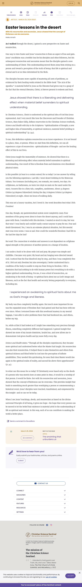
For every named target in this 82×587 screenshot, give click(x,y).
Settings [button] (20, 512)
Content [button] (20, 499)
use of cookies (51, 577)
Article (14, 19)
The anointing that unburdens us (52, 438)
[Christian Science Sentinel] (41, 3)
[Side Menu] (3, 3)
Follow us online (37, 525)
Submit (21, 460)
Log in (71, 3)
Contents (28, 438)
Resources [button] (21, 508)
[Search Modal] (78, 3)
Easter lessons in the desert (33, 27)
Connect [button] (20, 490)
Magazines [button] (20, 495)
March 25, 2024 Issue (27, 19)
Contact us (43, 483)
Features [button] (20, 503)
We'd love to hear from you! (30, 451)
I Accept (70, 576)
